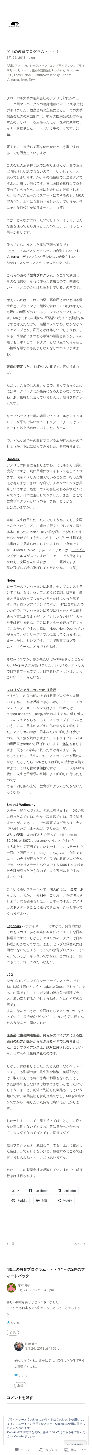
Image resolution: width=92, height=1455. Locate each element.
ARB (10, 65)
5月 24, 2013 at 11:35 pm (43, 1348)
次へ (77, 1244)
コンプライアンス (61, 65)
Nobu (29, 75)
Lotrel (18, 75)
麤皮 (73, 889)
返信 (13, 1332)
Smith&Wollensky (47, 75)
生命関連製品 (41, 70)
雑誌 (66, 744)
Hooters (58, 70)
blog (32, 57)
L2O (9, 75)
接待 (24, 79)
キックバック (38, 65)
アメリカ (21, 65)
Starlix (66, 75)
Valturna (13, 79)
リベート (24, 70)
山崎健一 (31, 1344)
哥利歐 (41, 895)
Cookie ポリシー (25, 1436)
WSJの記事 (15, 835)
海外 (32, 79)
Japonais (72, 70)
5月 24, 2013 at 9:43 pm (36, 1290)
